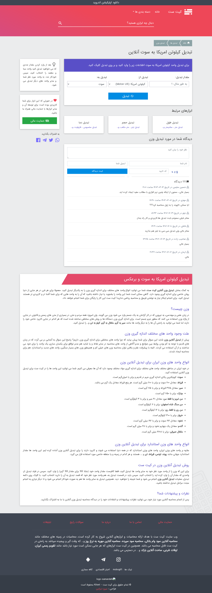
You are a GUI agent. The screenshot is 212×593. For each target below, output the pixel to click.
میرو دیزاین (101, 589)
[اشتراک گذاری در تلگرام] (44, 141)
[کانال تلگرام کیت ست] (103, 560)
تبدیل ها (173, 43)
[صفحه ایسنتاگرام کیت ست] (118, 560)
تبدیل (125, 96)
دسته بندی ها (142, 12)
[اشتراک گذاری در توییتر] (50, 141)
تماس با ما (135, 522)
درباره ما (106, 522)
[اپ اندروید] (88, 560)
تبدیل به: (102, 77)
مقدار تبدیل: (182, 77)
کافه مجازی (86, 569)
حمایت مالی (37, 121)
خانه (156, 12)
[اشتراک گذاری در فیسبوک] (37, 141)
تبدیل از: (143, 77)
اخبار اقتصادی (103, 569)
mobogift (117, 569)
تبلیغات (47, 522)
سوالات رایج (76, 522)
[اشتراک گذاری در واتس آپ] (56, 141)
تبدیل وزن (160, 43)
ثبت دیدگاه (97, 171)
